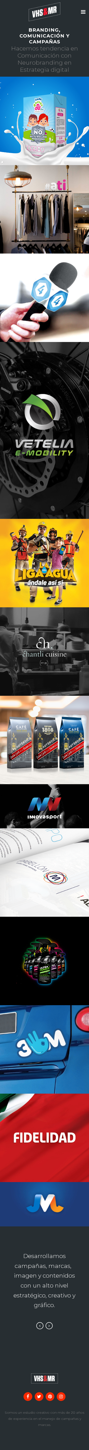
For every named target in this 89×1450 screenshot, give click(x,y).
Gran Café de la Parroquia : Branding (44, 730)
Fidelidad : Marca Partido (45, 1128)
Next (49, 1325)
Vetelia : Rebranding (44, 421)
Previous (39, 1325)
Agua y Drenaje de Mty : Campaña (44, 556)
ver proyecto (55, 132)
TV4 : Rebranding (44, 288)
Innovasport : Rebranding (44, 796)
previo (26, 132)
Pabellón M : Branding (44, 863)
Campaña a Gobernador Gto (44, 1040)
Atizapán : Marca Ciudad (45, 199)
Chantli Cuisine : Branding (45, 644)
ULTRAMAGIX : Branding (44, 951)
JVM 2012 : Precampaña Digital (44, 1194)
